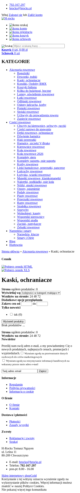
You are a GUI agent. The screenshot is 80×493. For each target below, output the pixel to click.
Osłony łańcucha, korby (31, 104)
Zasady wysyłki (19, 425)
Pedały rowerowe (28, 192)
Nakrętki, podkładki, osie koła (35, 181)
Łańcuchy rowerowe (30, 171)
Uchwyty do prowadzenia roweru (37, 115)
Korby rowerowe (27, 164)
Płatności (14, 421)
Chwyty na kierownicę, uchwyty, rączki (41, 125)
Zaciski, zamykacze (29, 223)
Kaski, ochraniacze (28, 80)
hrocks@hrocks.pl (20, 8)
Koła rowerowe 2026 (30, 153)
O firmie (14, 404)
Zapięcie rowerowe (29, 118)
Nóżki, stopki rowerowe (32, 185)
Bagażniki (23, 73)
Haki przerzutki (26, 139)
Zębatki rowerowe (28, 227)
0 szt (11, 53)
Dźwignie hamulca (28, 136)
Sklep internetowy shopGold (19, 475)
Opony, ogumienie (28, 188)
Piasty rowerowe (27, 195)
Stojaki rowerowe (28, 111)
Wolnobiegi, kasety (29, 213)
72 (39, 296)
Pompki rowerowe (28, 108)
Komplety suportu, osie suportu (36, 160)
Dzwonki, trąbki (27, 76)
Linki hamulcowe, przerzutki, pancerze (41, 167)
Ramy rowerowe (27, 202)
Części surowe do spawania (34, 129)
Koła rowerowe (26, 150)
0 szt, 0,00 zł (15, 49)
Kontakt (14, 408)
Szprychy (23, 209)
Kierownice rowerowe (31, 146)
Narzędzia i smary (20, 230)
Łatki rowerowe (27, 97)
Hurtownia (16, 244)
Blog (12, 241)
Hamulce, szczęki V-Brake (33, 143)
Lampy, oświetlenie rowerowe (35, 94)
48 (35, 296)
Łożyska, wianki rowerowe (34, 174)
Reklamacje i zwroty (22, 438)
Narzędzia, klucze (28, 234)
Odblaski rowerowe (29, 101)
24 (31, 296)
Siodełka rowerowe (29, 206)
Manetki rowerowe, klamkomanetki (39, 178)
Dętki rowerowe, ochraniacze (35, 132)
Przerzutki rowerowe (30, 199)
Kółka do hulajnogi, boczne (34, 90)
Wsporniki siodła (27, 220)
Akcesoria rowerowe (22, 69)
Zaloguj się (15, 15)
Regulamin (16, 384)
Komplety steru (26, 157)
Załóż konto (35, 15)
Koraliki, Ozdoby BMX (32, 83)
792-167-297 (17, 4)
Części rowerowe (20, 122)
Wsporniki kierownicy (30, 216)
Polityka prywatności (22, 388)
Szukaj (13, 441)
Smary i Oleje (25, 237)
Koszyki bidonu (27, 87)
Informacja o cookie (21, 391)
